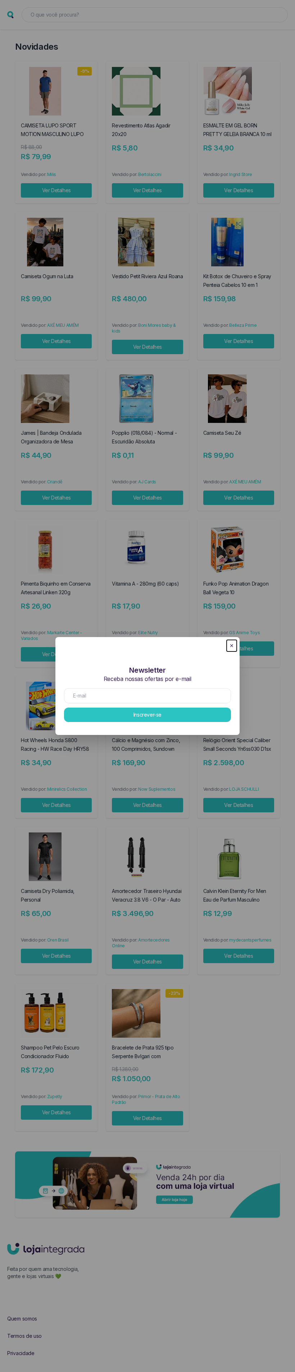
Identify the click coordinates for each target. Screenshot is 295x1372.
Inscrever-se (147, 715)
